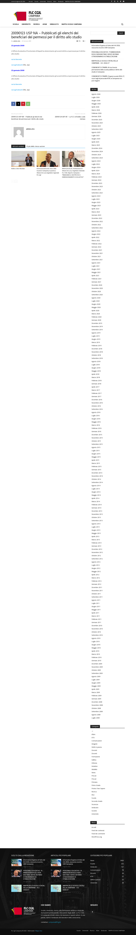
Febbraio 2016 (96, 428)
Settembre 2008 (97, 711)
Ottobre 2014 (96, 479)
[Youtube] (123, 1)
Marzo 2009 (96, 692)
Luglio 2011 (96, 603)
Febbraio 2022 (96, 244)
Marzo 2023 (96, 212)
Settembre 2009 (97, 673)
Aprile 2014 (95, 498)
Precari (94, 776)
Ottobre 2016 (96, 406)
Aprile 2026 (95, 107)
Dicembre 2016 (97, 400)
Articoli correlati (18, 146)
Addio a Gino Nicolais (18, 168)
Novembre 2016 (97, 403)
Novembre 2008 (97, 705)
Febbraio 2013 (96, 543)
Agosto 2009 (96, 676)
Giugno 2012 (96, 568)
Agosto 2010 (96, 638)
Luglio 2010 (96, 641)
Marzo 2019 (96, 342)
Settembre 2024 (97, 158)
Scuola (94, 798)
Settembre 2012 (97, 559)
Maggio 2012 (96, 571)
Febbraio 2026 (96, 113)
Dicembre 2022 (97, 218)
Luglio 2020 (96, 301)
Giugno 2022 (96, 234)
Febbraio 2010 (96, 657)
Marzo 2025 (96, 145)
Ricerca (94, 792)
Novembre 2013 (97, 514)
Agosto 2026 (96, 94)
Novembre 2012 (97, 552)
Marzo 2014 (96, 501)
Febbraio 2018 (96, 381)
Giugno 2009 (96, 683)
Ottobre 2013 (96, 517)
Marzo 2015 (96, 463)
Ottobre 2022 (96, 225)
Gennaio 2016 (96, 431)
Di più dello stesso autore (36, 146)
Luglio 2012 (96, 565)
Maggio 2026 (96, 104)
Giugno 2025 (96, 139)
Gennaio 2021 (96, 282)
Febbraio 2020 (96, 317)
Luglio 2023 (96, 199)
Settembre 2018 (97, 358)
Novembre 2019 (97, 326)
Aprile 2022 (95, 237)
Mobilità (94, 769)
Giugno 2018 (96, 368)
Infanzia (94, 763)
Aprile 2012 (95, 575)
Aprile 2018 (95, 374)
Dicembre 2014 (97, 473)
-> (92, 731)
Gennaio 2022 (96, 247)
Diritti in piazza (97, 747)
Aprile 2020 (95, 311)
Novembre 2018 (97, 352)
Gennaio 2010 (96, 661)
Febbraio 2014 (96, 505)
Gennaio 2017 (96, 396)
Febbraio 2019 (96, 346)
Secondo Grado (97, 801)
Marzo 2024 (96, 174)
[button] (122, 24)
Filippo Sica (38, 931)
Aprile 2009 (95, 689)
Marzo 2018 (96, 377)
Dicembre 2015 (97, 435)
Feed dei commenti (98, 834)
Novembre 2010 (97, 629)
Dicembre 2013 (97, 511)
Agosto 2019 (96, 333)
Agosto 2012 (96, 562)
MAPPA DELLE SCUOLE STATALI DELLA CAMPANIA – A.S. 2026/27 (105, 62)
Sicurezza (95, 804)
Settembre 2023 (97, 193)
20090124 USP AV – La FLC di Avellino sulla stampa (70, 118)
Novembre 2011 (97, 591)
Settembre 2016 (97, 409)
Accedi (94, 827)
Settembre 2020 (97, 295)
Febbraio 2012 (96, 581)
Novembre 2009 (97, 667)
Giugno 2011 (96, 606)
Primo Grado (96, 785)
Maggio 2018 (96, 371)
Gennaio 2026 (96, 116)
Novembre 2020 (97, 288)
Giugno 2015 (96, 454)
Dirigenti (94, 744)
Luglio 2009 (96, 680)
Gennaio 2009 (96, 699)
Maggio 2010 (96, 648)
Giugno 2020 (96, 304)
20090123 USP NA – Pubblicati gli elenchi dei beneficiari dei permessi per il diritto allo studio (27, 118)
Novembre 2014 (97, 476)
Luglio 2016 (96, 416)
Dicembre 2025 (97, 120)
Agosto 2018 (96, 361)
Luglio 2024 (96, 164)
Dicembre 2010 (97, 626)
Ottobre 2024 (96, 155)
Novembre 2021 (97, 253)
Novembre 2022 (97, 221)
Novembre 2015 (97, 438)
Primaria (94, 782)
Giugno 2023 (96, 202)
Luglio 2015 (96, 451)
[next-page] (16, 181)
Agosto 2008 (96, 715)
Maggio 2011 (96, 610)
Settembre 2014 (97, 482)
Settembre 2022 (97, 228)
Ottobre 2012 (96, 556)
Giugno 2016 (96, 419)
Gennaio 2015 (96, 470)
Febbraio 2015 (96, 466)
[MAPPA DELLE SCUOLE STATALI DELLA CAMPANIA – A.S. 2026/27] (16, 888)
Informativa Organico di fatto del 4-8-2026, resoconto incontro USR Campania (106, 47)
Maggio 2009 (96, 686)
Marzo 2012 (96, 578)
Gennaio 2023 (96, 215)
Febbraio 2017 (96, 393)
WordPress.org (97, 837)
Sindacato (95, 808)
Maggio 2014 (96, 495)
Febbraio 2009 (96, 696)
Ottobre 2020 (96, 291)
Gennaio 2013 (96, 546)
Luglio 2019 (96, 336)
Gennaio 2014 (96, 508)
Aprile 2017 (95, 387)
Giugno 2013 (96, 530)
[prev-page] (12, 181)
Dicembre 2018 (97, 349)
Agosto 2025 (96, 132)
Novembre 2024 (97, 151)
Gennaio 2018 (96, 384)
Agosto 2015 (96, 447)
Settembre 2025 (97, 129)
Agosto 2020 (96, 298)
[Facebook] (111, 1)
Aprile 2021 (95, 276)
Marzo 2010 (96, 654)
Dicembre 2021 (97, 250)
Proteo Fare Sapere (98, 788)
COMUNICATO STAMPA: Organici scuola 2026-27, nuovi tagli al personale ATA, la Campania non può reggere (108, 78)
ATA (93, 738)
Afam (93, 734)
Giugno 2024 (96, 167)
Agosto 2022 (96, 231)
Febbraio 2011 (96, 619)
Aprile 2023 (95, 209)
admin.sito (16, 41)
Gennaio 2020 (96, 320)
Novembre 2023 (97, 186)
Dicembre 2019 (97, 323)
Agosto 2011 (96, 600)
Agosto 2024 (96, 161)
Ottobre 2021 (96, 256)
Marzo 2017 (96, 390)
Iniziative (95, 766)
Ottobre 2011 (96, 594)
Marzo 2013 (96, 540)
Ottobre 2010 (96, 632)
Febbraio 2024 (96, 177)
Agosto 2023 (96, 196)
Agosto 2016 (96, 412)
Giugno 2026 (96, 100)
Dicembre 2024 (97, 148)
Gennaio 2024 (96, 180)
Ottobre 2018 (96, 355)
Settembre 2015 (97, 444)
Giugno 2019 (96, 339)
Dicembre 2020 (97, 285)
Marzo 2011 (96, 616)
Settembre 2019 (97, 330)
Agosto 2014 (96, 486)
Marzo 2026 (96, 110)
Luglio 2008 (96, 718)
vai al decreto (16, 59)
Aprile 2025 (95, 142)
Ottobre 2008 (96, 708)
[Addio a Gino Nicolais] (22, 159)
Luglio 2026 (96, 97)
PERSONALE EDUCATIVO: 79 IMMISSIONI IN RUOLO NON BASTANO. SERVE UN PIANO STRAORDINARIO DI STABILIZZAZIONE (106, 54)
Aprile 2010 (95, 651)
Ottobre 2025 (96, 126)
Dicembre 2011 (97, 587)
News (94, 773)
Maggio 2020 (96, 307)
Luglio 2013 (96, 527)
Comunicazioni (97, 741)
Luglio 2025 (96, 135)
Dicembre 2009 (97, 664)
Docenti (94, 750)
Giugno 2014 (96, 492)
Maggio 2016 (96, 422)
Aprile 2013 (95, 536)
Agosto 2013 (96, 524)
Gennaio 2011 (96, 622)
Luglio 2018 (96, 365)
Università (95, 814)
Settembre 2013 (97, 521)
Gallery (94, 760)
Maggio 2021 (96, 272)
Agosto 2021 (96, 263)
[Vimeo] (120, 1)
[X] (117, 1)
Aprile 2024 (95, 170)
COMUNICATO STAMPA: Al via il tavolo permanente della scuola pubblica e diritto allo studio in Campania (107, 70)
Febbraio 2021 (96, 279)
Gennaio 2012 (96, 584)
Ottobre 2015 (96, 441)
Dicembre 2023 (97, 183)
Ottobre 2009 (96, 670)
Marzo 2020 (96, 314)
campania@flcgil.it (55, 922)
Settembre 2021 (97, 260)
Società (94, 811)
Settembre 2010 (97, 635)
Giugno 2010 (96, 645)
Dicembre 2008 (97, 702)
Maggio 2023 (96, 206)
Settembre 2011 (97, 597)
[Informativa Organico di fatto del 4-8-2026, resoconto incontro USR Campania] (16, 862)
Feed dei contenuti (98, 830)
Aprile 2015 (95, 460)
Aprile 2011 (95, 613)
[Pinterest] (23, 104)
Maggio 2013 (96, 533)
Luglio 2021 (96, 266)
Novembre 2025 (97, 123)
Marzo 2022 (96, 241)
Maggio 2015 (96, 457)
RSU (93, 795)
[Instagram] (114, 1)
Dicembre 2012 (97, 549)
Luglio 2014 (96, 489)
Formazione (96, 757)
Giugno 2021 (96, 269)
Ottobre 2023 (96, 190)
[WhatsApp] (28, 104)
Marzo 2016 (96, 425)
